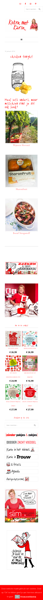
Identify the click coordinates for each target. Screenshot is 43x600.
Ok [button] (17, 597)
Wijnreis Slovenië (21, 145)
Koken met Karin (21, 25)
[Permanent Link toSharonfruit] (21, 186)
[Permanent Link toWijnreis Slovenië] (21, 142)
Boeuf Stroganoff (21, 233)
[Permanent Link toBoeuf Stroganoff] (21, 229)
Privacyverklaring (28, 596)
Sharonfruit (21, 189)
